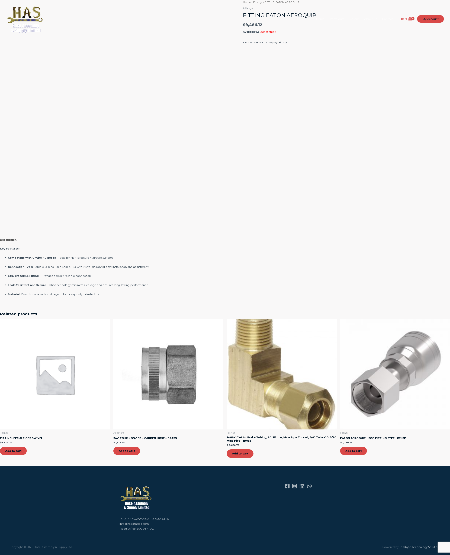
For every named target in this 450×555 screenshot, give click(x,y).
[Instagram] (294, 486)
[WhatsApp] (309, 486)
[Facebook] (287, 486)
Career (354, 19)
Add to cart (13, 451)
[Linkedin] (302, 486)
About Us (370, 19)
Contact (387, 19)
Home (320, 19)
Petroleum (337, 19)
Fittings (283, 42)
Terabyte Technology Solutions (419, 547)
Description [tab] (8, 239)
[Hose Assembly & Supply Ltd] (25, 18)
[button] (430, 19)
